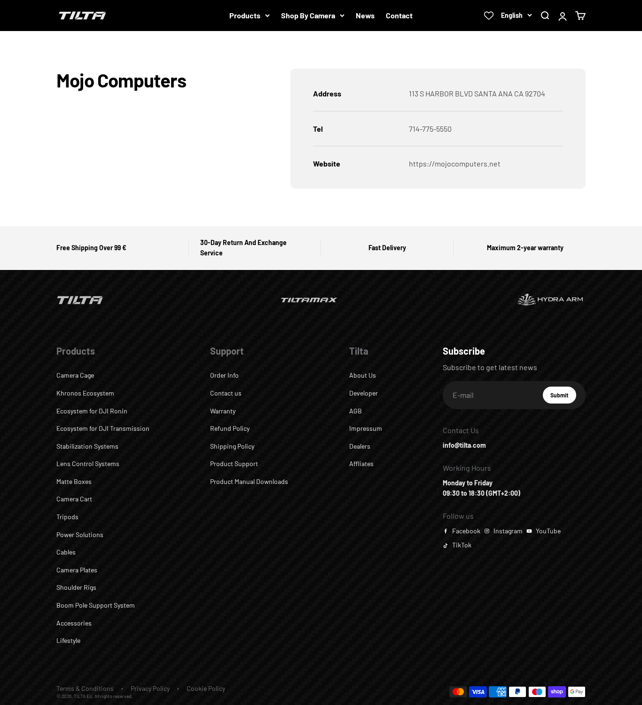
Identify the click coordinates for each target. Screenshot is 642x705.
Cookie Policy (206, 688)
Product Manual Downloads (249, 481)
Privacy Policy (150, 688)
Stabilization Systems (87, 446)
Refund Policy (230, 428)
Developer (363, 393)
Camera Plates (76, 570)
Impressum (365, 428)
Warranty (222, 411)
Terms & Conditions (85, 688)
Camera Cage (75, 375)
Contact (399, 15)
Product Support (234, 463)
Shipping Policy (232, 446)
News (365, 15)
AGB (355, 411)
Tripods (67, 517)
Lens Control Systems (87, 463)
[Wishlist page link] (488, 15)
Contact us (226, 393)
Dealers (359, 446)
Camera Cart (74, 499)
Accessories (74, 623)
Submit (563, 397)
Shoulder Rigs (76, 587)
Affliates (361, 463)
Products (244, 15)
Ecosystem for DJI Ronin (91, 411)
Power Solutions (79, 535)
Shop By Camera (308, 15)
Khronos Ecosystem (85, 393)
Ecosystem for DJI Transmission (102, 428)
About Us (362, 375)
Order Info (224, 375)
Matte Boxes (74, 481)
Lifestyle (68, 640)
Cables (66, 552)
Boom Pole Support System (95, 605)
